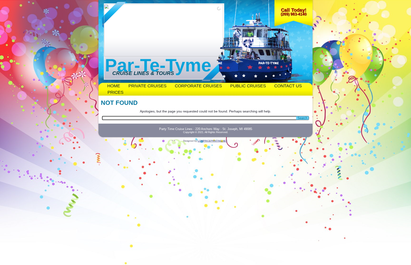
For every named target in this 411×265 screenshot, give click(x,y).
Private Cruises (147, 86)
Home (113, 86)
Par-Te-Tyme (158, 65)
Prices (115, 92)
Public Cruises (248, 86)
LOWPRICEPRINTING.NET (212, 140)
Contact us (288, 86)
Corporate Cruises (198, 86)
